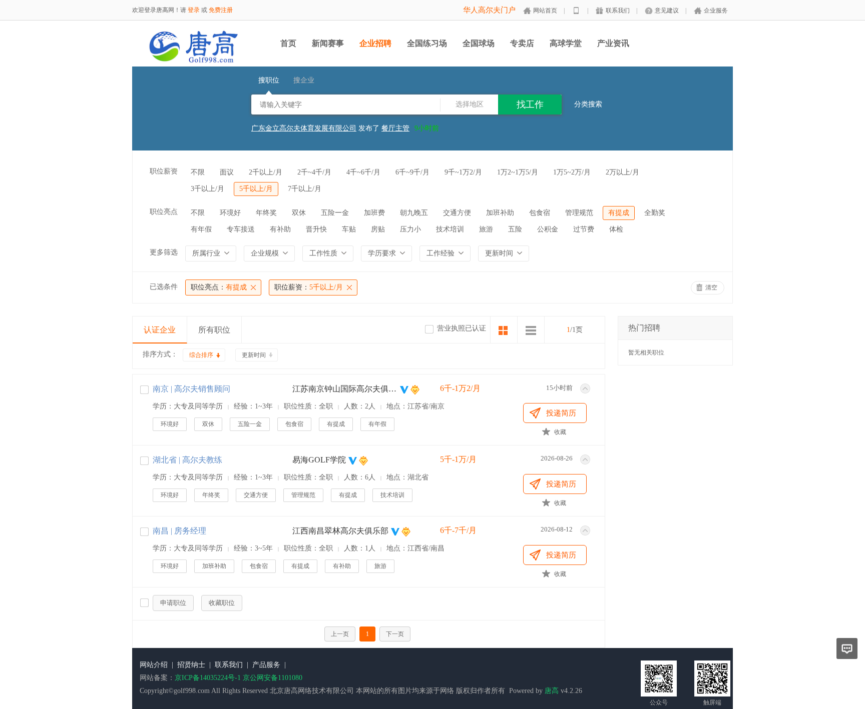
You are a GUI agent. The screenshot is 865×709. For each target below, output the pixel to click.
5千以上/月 (256, 188)
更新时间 (254, 355)
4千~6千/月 (363, 172)
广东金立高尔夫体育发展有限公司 (303, 124)
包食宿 (539, 212)
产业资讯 (613, 43)
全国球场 (479, 43)
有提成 (618, 212)
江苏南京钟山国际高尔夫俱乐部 (344, 388)
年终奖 (266, 212)
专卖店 (522, 43)
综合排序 (201, 355)
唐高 (552, 690)
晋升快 (316, 229)
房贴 (378, 229)
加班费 (374, 212)
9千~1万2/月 (463, 172)
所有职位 (214, 330)
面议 (227, 172)
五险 (515, 229)
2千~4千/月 (314, 172)
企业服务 (716, 10)
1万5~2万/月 (572, 172)
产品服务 (266, 664)
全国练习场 (427, 43)
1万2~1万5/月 (517, 172)
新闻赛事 (328, 43)
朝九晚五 (414, 212)
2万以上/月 (622, 172)
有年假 (201, 229)
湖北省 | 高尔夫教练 (187, 460)
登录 (194, 10)
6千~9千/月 (412, 172)
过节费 (583, 229)
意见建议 (667, 10)
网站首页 (545, 10)
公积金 (547, 229)
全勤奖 (654, 212)
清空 (711, 287)
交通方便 (457, 212)
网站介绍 (154, 664)
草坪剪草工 (398, 132)
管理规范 (579, 212)
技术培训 (450, 229)
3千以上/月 (207, 188)
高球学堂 (566, 43)
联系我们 (618, 10)
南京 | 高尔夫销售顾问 (191, 388)
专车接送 (241, 229)
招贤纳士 (191, 664)
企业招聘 (375, 43)
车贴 (349, 229)
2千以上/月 (265, 172)
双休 (299, 212)
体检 (616, 229)
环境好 (230, 212)
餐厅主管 (395, 124)
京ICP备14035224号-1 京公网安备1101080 (238, 678)
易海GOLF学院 (319, 460)
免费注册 (221, 10)
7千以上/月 (304, 188)
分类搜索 (588, 104)
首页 (288, 43)
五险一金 (335, 212)
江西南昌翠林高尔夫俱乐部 (340, 530)
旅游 (486, 229)
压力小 (410, 229)
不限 (198, 172)
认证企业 (160, 330)
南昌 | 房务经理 (179, 530)
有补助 (280, 229)
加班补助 (500, 212)
